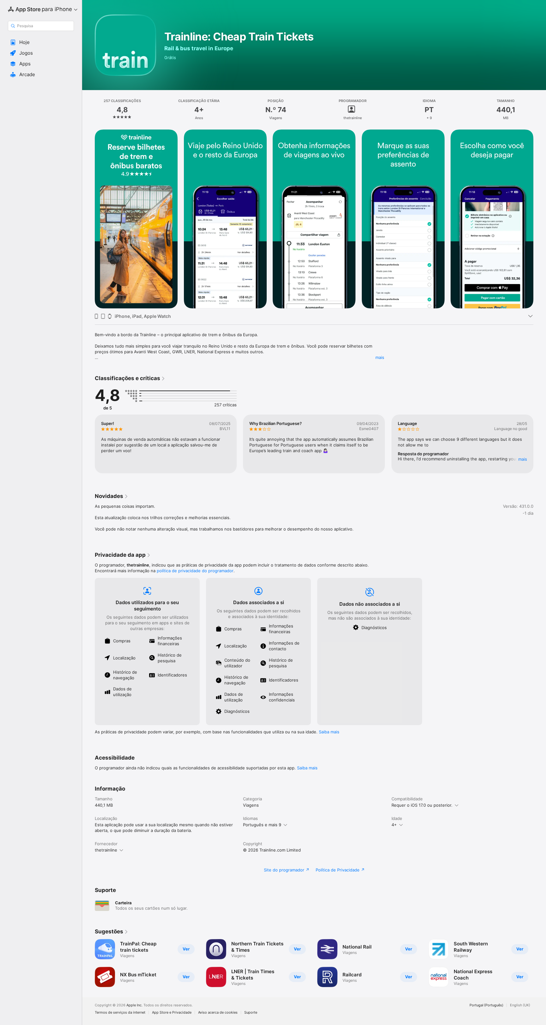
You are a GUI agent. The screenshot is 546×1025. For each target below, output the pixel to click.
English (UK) (520, 1005)
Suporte (250, 1012)
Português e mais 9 (262, 824)
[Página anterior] (88, 444)
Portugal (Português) (486, 1005)
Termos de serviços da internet (120, 1012)
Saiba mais (329, 731)
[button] (41, 42)
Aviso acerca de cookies (218, 1012)
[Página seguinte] (539, 444)
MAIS (522, 459)
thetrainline (106, 849)
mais (379, 357)
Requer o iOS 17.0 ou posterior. (421, 805)
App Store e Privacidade (171, 1012)
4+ (394, 824)
